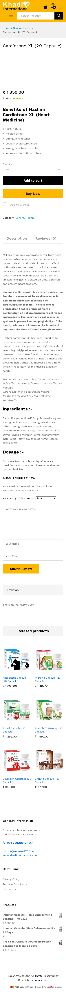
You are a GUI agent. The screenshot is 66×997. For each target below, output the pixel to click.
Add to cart (33, 180)
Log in (61, 8)
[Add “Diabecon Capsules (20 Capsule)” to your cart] (12, 773)
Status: (7, 98)
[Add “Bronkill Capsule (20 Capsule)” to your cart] (44, 773)
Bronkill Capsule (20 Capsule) (47, 780)
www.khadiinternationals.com (21, 855)
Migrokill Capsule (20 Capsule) (47, 679)
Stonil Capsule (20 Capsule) (14, 730)
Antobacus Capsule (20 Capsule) (15, 679)
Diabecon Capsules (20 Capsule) (17, 780)
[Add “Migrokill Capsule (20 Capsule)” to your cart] (44, 671)
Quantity (7, 164)
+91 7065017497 (19, 843)
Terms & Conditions (15, 884)
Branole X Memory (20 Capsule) (49, 730)
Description (16, 238)
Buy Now (33, 193)
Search (58, 16)
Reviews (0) (45, 238)
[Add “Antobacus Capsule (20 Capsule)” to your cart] (12, 671)
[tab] (17, 240)
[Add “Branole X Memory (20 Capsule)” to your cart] (44, 722)
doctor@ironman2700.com (19, 851)
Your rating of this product (19, 498)
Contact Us (9, 889)
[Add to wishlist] (21, 671)
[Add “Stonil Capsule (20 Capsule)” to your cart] (12, 722)
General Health (24, 217)
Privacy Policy (11, 879)
